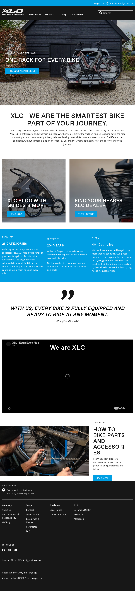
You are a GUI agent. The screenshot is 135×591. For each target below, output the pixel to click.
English (97, 3)
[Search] (100, 12)
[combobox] (115, 12)
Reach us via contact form (20, 490)
